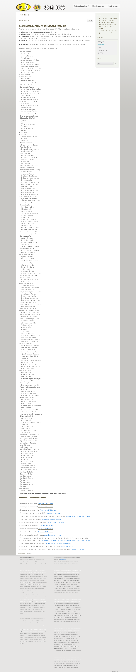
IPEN (117, 671)
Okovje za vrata (98, 6)
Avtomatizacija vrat (81, 6)
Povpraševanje (102, 50)
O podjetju (101, 42)
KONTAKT (100, 53)
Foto (99, 47)
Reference (101, 45)
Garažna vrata (113, 6)
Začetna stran (21, 553)
